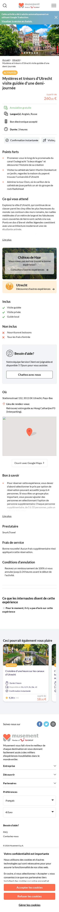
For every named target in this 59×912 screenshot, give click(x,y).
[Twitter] (46, 724)
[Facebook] (39, 724)
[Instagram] (53, 724)
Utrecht (16, 60)
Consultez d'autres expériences (28, 269)
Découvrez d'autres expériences (33, 288)
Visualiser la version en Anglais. (17, 21)
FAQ (5, 832)
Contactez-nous (11, 836)
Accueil (6, 60)
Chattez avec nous (29, 374)
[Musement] (29, 5)
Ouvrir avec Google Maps (28, 462)
